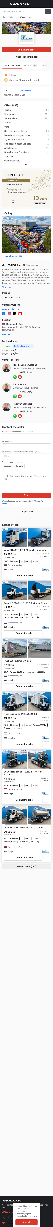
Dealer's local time (21, 346)
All (26, 164)
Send (26, 495)
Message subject (13, 462)
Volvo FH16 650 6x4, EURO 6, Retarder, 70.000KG (23, 773)
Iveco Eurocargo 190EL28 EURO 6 (20, 714)
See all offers (26, 866)
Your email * (7, 441)
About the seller (12, 65)
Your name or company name (17, 431)
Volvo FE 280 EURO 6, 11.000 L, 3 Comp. (23, 827)
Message (9, 471)
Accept (26, 1222)
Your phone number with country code (21, 452)
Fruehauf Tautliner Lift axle (17, 661)
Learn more (32, 1216)
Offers (30, 65)
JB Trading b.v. (9, 569)
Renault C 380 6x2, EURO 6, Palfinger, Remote (26, 603)
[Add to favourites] (46, 575)
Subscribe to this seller (27, 57)
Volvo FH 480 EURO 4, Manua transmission (25, 550)
